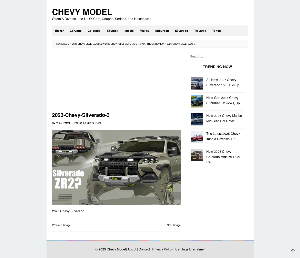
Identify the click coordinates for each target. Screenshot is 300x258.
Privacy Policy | (162, 249)
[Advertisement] (116, 82)
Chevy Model (82, 11)
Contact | (144, 249)
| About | (132, 249)
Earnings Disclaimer (189, 249)
